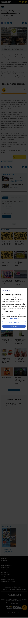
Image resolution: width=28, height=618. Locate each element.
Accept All (14, 326)
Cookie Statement (14, 318)
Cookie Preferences (14, 322)
